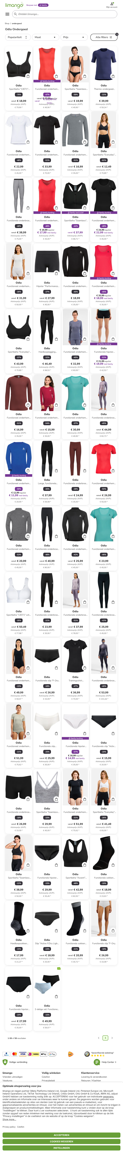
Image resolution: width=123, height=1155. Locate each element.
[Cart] (28, 76)
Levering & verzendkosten (94, 1076)
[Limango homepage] (14, 5)
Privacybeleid (48, 1080)
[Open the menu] (7, 14)
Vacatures (7, 1080)
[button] (18, 37)
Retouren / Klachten (91, 1080)
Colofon (46, 1076)
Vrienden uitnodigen (13, 1076)
